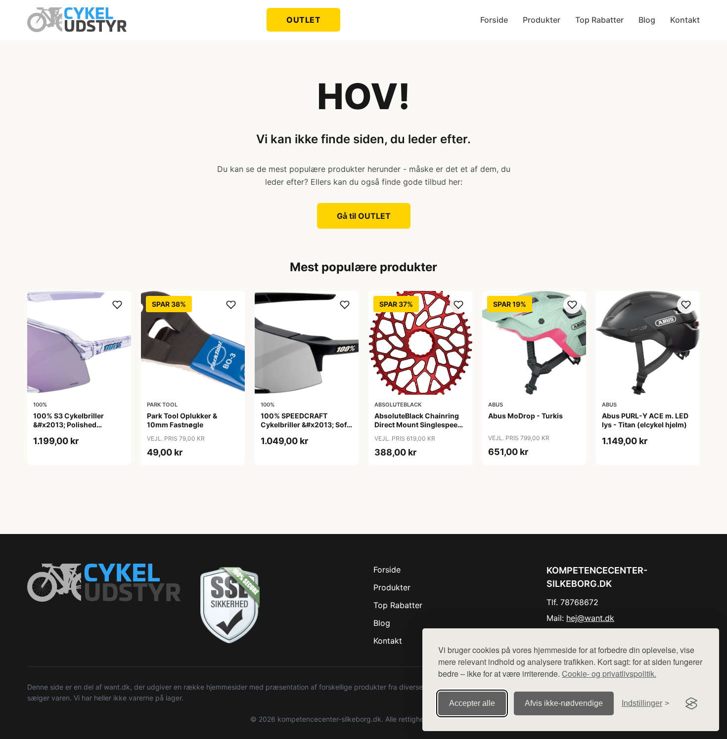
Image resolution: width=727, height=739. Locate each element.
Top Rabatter (599, 20)
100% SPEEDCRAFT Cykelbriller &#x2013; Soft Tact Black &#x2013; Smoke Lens (305, 429)
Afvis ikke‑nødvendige (564, 703)
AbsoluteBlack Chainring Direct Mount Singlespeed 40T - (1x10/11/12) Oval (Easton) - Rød (418, 429)
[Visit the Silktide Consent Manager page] (691, 703)
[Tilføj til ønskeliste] (117, 305)
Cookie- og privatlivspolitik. (609, 673)
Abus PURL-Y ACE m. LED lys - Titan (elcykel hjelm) (645, 420)
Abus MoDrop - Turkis (525, 415)
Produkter (541, 20)
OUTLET (303, 20)
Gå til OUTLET (364, 216)
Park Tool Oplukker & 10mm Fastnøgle (182, 420)
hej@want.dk (590, 618)
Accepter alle (472, 703)
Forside (494, 20)
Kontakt (685, 20)
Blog (646, 20)
